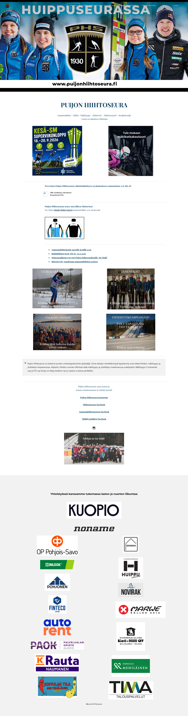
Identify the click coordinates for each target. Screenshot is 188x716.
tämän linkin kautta (63, 210)
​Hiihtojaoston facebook (94, 404)
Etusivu (73, 6)
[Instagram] (94, 428)
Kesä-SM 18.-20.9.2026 (93, 6)
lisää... (176, 6)
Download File (57, 195)
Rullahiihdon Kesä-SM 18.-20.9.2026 (69, 253)
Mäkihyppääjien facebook (94, 419)
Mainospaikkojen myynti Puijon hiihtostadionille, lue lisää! (79, 257)
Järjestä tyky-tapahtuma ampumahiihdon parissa (75, 261)
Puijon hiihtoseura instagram (94, 397)
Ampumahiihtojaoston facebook (94, 411)
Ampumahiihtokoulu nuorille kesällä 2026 (71, 249)
